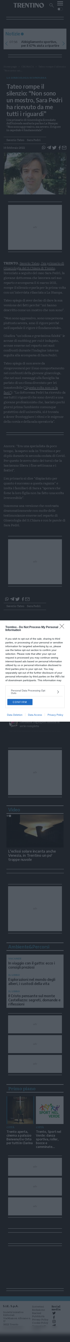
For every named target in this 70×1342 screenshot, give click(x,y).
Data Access (35, 714)
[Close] (63, 627)
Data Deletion (14, 714)
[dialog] (35, 671)
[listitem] (35, 691)
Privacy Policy (55, 714)
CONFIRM (20, 702)
